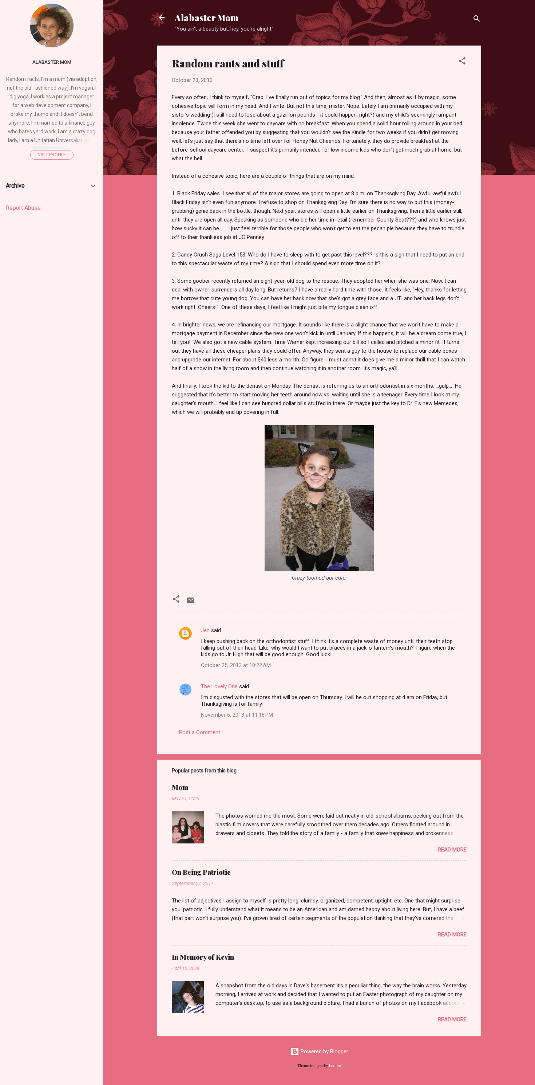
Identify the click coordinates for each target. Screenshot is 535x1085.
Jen (205, 630)
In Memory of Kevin (203, 957)
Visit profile (52, 154)
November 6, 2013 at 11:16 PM (237, 715)
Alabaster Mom (206, 17)
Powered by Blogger (323, 1051)
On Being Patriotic (201, 872)
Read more (452, 849)
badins (335, 1066)
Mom (180, 787)
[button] (462, 62)
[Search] (476, 20)
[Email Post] (190, 603)
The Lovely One (219, 686)
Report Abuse (23, 207)
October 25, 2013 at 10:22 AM (236, 665)
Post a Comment (199, 732)
